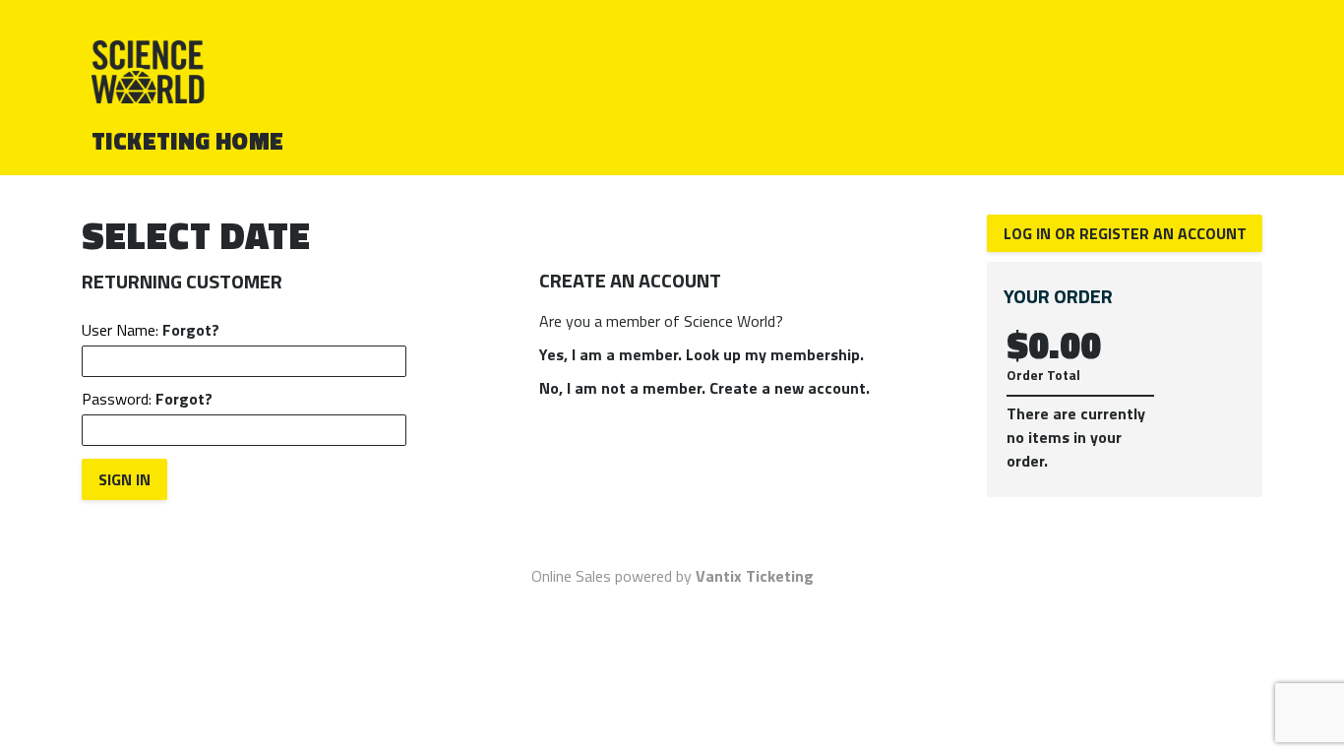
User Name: (150, 330)
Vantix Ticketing (755, 576)
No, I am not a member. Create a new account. (704, 388)
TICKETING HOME (188, 140)
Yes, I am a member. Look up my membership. (701, 354)
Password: (147, 398)
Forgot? (190, 330)
